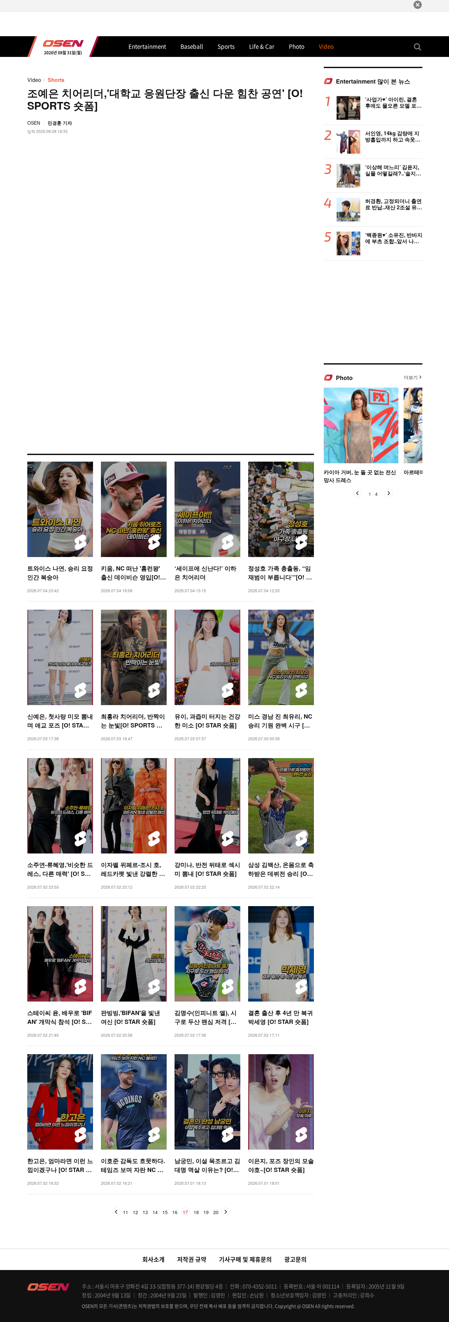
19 (206, 1212)
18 (196, 1212)
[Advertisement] (373, 311)
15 (165, 1212)
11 (125, 1212)
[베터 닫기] (418, 5)
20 (216, 1212)
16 (174, 1212)
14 (155, 1212)
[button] (357, 493)
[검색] (418, 47)
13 (145, 1212)
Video (34, 80)
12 (135, 1212)
